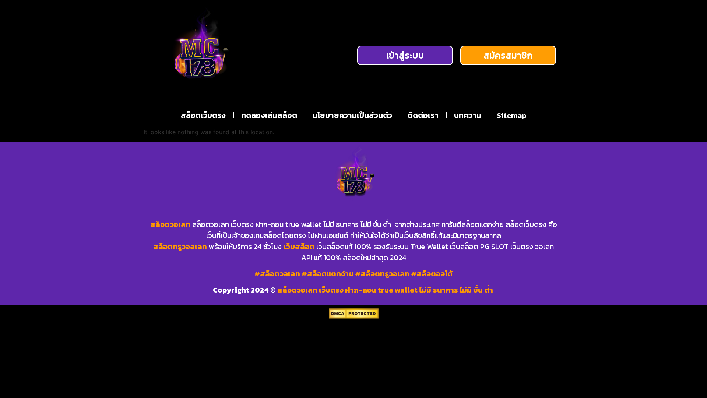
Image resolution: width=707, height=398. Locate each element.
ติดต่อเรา (423, 115)
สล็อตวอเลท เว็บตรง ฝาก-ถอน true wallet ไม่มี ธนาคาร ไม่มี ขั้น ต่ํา (386, 290)
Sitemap (512, 115)
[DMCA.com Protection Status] (354, 316)
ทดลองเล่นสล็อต (269, 115)
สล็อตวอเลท (170, 224)
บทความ (467, 115)
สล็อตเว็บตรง (203, 115)
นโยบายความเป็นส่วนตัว (352, 115)
